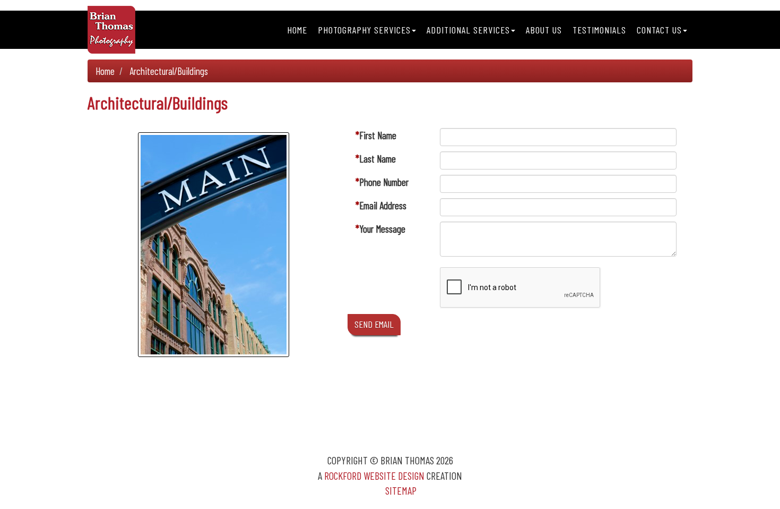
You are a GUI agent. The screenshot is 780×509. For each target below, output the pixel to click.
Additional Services (468, 30)
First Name (377, 135)
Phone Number (384, 182)
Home (297, 30)
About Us (544, 30)
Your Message (382, 229)
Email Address (382, 205)
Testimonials (599, 30)
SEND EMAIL (374, 324)
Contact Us (659, 30)
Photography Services (364, 30)
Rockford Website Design (374, 475)
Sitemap (401, 490)
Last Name (377, 158)
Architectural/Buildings (168, 71)
